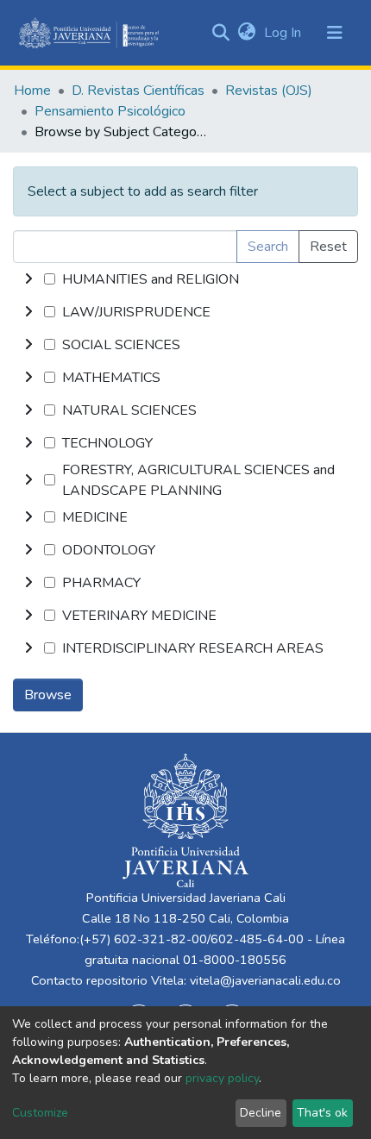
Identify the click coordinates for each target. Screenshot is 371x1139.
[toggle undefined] (28, 279)
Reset (328, 246)
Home (32, 90)
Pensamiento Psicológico (110, 111)
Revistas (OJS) (268, 90)
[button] (246, 32)
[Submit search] (220, 33)
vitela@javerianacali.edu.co (265, 980)
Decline (260, 1113)
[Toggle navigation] (334, 32)
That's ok (322, 1113)
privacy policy (222, 1078)
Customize (40, 1113)
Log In (284, 32)
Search (268, 246)
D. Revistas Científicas (138, 90)
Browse (48, 694)
